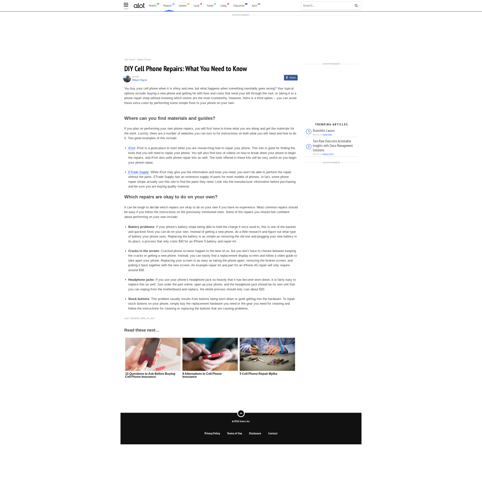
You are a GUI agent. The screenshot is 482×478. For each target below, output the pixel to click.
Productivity (328, 154)
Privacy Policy (212, 433)
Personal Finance (143, 59)
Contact (273, 433)
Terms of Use (234, 433)
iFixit (131, 148)
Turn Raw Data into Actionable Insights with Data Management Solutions (333, 145)
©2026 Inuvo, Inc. (241, 421)
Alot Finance (130, 59)
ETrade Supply (138, 172)
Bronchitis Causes (324, 130)
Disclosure (255, 433)
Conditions (327, 135)
